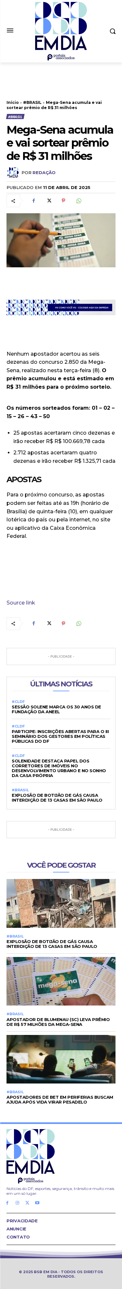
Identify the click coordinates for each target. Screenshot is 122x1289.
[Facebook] (33, 200)
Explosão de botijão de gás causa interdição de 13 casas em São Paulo (57, 798)
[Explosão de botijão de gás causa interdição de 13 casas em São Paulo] (61, 903)
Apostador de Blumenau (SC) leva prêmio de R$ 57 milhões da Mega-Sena (58, 1022)
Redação (44, 172)
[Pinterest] (63, 200)
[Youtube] (37, 1203)
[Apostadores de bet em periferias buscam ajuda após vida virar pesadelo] (61, 1059)
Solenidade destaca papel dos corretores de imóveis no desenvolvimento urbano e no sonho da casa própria (59, 768)
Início (13, 102)
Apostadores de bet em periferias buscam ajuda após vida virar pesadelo (60, 1100)
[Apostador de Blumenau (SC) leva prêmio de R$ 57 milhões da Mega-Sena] (61, 981)
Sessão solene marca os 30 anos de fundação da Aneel (56, 709)
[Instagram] (17, 1203)
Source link (21, 603)
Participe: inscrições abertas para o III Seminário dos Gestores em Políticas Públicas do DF (60, 736)
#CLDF (18, 702)
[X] (48, 200)
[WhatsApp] (78, 200)
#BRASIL (32, 102)
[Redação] (14, 172)
